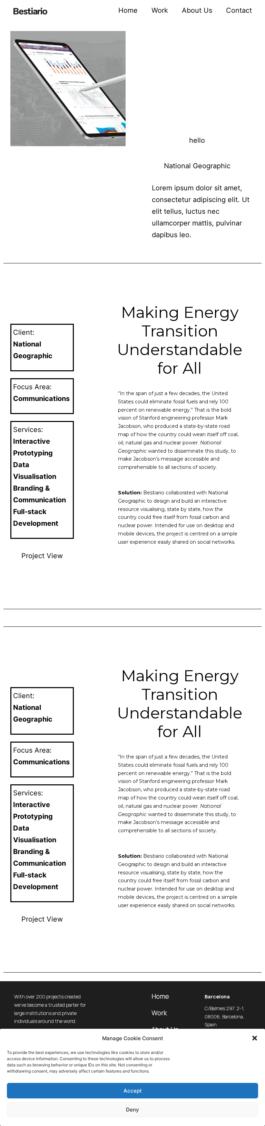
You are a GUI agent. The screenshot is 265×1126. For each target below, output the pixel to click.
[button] (254, 1038)
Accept (133, 1090)
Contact (239, 10)
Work (159, 10)
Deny (132, 1109)
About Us (197, 10)
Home (128, 10)
